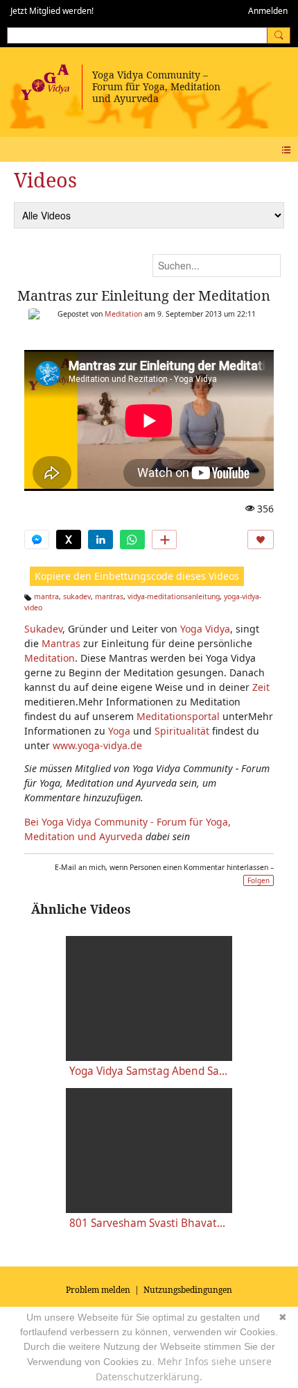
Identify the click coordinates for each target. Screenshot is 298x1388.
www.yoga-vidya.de (97, 745)
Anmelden (268, 11)
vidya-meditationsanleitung (174, 596)
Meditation (123, 314)
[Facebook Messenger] (36, 539)
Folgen (258, 880)
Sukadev (43, 628)
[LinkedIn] (100, 539)
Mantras (61, 643)
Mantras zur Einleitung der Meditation (143, 295)
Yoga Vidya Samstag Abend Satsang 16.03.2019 (149, 1071)
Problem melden (98, 1290)
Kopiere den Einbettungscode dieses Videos (137, 576)
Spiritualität (182, 730)
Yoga (119, 730)
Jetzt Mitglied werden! (52, 11)
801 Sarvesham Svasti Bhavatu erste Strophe (149, 1223)
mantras (109, 596)
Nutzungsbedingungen (187, 1290)
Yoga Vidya (205, 628)
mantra (46, 596)
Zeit (261, 687)
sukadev (77, 596)
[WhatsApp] (132, 539)
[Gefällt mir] (260, 539)
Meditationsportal (178, 716)
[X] (68, 539)
